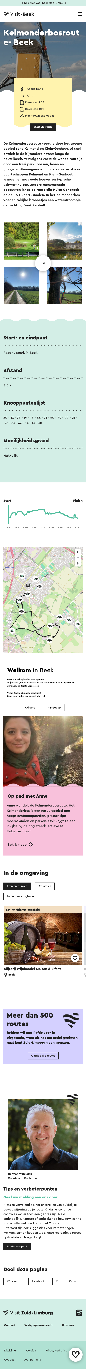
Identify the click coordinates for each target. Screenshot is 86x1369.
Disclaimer (10, 1350)
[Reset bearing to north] (78, 564)
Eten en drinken (17, 886)
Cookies (9, 1359)
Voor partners (32, 1359)
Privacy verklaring (56, 1350)
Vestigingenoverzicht (38, 1325)
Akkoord (30, 707)
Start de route (43, 127)
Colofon (31, 1350)
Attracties (45, 886)
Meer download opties (39, 115)
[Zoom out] (78, 558)
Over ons (68, 1325)
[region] (43, 608)
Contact (9, 1325)
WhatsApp (13, 1281)
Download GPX (34, 109)
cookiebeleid (38, 696)
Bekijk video (18, 844)
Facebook (38, 1281)
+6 (43, 263)
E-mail (73, 1281)
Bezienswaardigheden (21, 896)
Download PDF (34, 102)
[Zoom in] (78, 552)
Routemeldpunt (17, 1246)
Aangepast (54, 707)
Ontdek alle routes (43, 1055)
